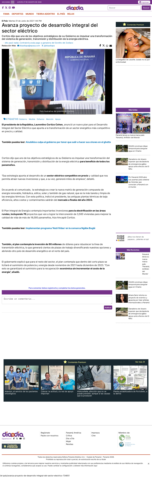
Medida (32, 119)
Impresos (95, 433)
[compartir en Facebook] (100, 45)
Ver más (139, 362)
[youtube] (20, 438)
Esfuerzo (40, 119)
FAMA (6, 14)
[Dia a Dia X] (6, 8)
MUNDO (30, 14)
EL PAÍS (61, 14)
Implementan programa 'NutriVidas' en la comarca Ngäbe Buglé (60, 228)
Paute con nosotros (49, 435)
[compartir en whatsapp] (107, 45)
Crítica (69, 435)
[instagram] (24, 438)
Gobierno (23, 119)
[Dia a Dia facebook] (3, 8)
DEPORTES (17, 14)
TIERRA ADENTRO (45, 14)
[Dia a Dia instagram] (10, 8)
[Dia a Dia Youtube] (13, 8)
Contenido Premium (135, 25)
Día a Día (70, 438)
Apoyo (58, 119)
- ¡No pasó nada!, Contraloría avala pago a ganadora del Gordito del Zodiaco (38, 43)
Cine (93, 435)
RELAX (70, 14)
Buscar (146, 8)
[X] (17, 438)
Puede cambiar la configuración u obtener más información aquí (72, 466)
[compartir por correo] (110, 45)
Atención (49, 119)
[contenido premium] (11, 446)
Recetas (69, 444)
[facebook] (13, 438)
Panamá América (73, 433)
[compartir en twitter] (103, 45)
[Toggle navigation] (12, 2)
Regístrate (45, 433)
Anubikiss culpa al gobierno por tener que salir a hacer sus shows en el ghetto (68, 142)
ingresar (145, 2)
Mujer (68, 441)
